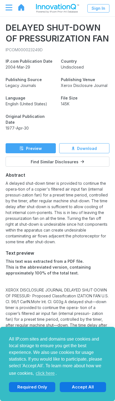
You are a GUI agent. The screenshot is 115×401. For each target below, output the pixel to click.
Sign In (98, 8)
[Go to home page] (18, 7)
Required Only (32, 387)
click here (45, 373)
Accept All (83, 387)
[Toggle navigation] (6, 7)
